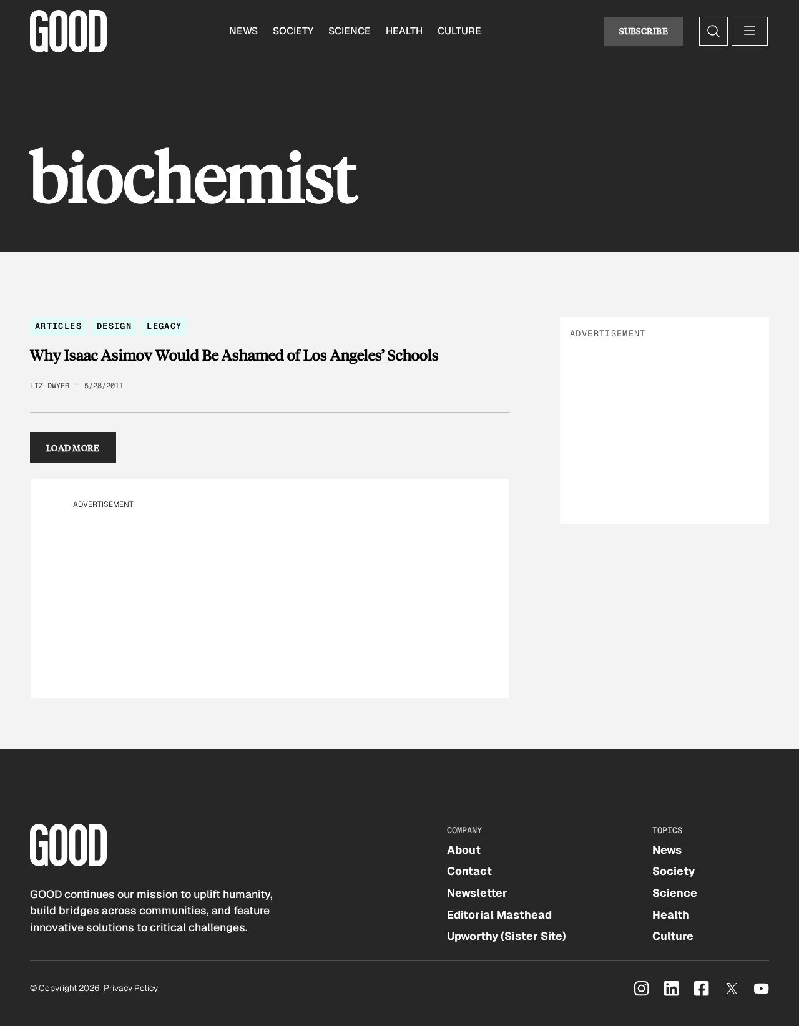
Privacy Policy (131, 988)
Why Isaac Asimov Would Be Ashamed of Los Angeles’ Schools (234, 355)
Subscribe (643, 31)
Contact (469, 871)
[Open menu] (750, 31)
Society (293, 30)
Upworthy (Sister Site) (506, 936)
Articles (58, 325)
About (464, 850)
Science (349, 30)
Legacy (164, 325)
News (243, 30)
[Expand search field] (713, 31)
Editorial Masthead (499, 914)
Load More (73, 447)
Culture (459, 30)
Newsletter (477, 893)
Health (404, 30)
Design (114, 325)
